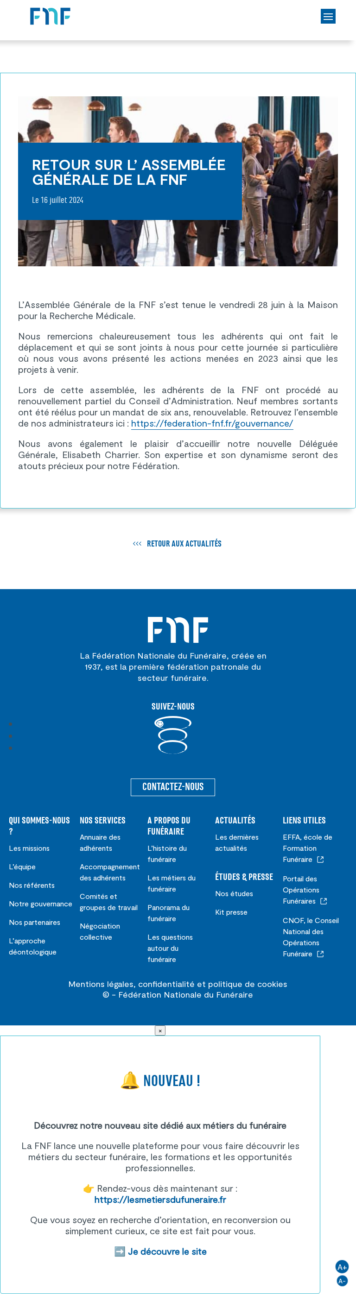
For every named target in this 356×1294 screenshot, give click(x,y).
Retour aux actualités (184, 544)
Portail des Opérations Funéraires (301, 889)
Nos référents (32, 884)
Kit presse (231, 911)
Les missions (29, 847)
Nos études (234, 893)
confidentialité (166, 984)
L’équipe (22, 866)
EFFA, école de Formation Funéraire (307, 847)
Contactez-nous (172, 787)
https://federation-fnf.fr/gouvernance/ (212, 422)
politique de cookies (247, 984)
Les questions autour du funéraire (170, 947)
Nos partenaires (34, 921)
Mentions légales (101, 984)
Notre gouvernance (40, 903)
